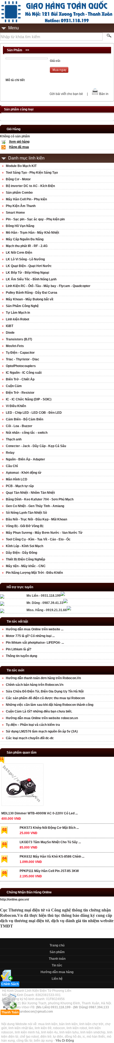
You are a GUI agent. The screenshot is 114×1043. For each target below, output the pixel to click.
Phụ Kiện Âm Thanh (21, 206)
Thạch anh (13, 439)
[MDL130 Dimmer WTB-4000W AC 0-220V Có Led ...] (22, 785)
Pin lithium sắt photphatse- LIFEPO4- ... (35, 642)
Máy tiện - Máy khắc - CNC (26, 566)
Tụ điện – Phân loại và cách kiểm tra (33, 725)
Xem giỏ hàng (19, 142)
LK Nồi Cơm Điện (19, 252)
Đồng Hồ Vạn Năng (20, 226)
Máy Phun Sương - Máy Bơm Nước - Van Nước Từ (44, 533)
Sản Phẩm (14, 50)
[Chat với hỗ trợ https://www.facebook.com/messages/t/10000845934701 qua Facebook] (63, 595)
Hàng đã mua (19, 147)
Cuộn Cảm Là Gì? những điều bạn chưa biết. (39, 711)
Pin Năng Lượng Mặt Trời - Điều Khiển (34, 573)
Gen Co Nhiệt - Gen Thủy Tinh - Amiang (35, 506)
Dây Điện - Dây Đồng (21, 553)
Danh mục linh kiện (26, 158)
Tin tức (57, 965)
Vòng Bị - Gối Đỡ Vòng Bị (24, 526)
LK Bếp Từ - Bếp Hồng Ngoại (27, 272)
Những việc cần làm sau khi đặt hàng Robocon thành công (49, 705)
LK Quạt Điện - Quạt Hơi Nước (29, 266)
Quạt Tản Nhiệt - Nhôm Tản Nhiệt (30, 493)
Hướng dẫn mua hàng (57, 972)
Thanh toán (57, 959)
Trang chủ (57, 945)
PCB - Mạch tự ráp (20, 486)
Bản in (103, 94)
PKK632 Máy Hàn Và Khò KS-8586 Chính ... (52, 856)
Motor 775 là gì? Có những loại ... (30, 636)
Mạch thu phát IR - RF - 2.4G (26, 246)
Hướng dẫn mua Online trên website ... (34, 629)
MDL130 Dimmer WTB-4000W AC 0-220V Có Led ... (39, 813)
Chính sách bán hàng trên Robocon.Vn (34, 685)
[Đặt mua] (59, 72)
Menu (13, 28)
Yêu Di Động (64, 1040)
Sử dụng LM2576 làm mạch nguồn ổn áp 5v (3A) (42, 731)
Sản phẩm (57, 952)
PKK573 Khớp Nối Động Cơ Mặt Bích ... (49, 828)
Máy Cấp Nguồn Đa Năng (24, 239)
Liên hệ (57, 979)
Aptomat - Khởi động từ (23, 473)
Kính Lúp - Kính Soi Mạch (24, 546)
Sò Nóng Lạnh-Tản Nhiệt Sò (26, 513)
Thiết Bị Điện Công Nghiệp (25, 559)
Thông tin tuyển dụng (21, 656)
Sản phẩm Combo (19, 192)
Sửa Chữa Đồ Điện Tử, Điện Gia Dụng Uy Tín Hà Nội (45, 691)
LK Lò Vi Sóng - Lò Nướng (25, 259)
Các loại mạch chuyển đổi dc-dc (30, 738)
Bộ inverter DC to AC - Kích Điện (30, 186)
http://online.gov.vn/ (14, 899)
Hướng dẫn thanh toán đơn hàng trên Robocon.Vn (43, 678)
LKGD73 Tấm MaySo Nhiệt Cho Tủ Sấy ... (50, 842)
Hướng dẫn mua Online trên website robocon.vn (42, 718)
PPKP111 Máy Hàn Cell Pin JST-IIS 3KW (49, 871)
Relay (10, 453)
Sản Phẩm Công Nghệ (22, 306)
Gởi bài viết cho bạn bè (66, 94)
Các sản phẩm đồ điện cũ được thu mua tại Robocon (45, 698)
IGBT (9, 326)
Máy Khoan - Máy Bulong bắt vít (29, 299)
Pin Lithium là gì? (18, 649)
